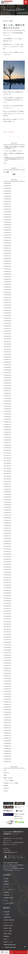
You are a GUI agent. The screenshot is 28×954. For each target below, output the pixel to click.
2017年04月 (7, 473)
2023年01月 (7, 294)
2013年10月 (7, 582)
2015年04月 (7, 536)
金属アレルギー (8, 941)
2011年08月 (7, 650)
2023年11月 (7, 268)
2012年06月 (7, 624)
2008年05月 (7, 751)
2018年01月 (7, 450)
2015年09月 (7, 523)
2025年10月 (7, 209)
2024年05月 (7, 253)
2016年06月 (7, 499)
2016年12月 (7, 484)
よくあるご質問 (8, 903)
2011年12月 (7, 639)
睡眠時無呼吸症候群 (10, 944)
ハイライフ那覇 (8, 780)
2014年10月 (7, 551)
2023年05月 (7, 284)
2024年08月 (7, 245)
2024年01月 (7, 263)
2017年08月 (7, 463)
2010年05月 (7, 689)
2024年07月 (7, 248)
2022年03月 (7, 320)
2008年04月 (7, 753)
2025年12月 (7, 204)
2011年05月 (7, 657)
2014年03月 (7, 569)
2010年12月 (7, 670)
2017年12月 (7, 453)
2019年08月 (7, 401)
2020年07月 (7, 372)
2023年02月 (7, 292)
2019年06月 (7, 406)
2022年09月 (7, 305)
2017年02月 (7, 478)
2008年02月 (7, 759)
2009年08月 (7, 712)
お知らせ (6, 772)
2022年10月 (7, 302)
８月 (5, 163)
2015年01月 (7, 543)
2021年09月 (7, 336)
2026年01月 (7, 201)
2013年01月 (7, 606)
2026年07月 (7, 185)
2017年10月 (7, 458)
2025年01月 (7, 232)
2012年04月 (7, 629)
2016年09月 (7, 491)
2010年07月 (7, 683)
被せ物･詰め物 (8, 925)
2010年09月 (7, 678)
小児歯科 (6, 914)
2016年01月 (7, 512)
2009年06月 (7, 717)
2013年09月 (7, 585)
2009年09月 (7, 709)
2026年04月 (7, 193)
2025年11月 (7, 206)
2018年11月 (7, 424)
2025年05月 (7, 222)
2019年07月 (7, 403)
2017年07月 (7, 466)
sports (6, 790)
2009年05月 (7, 720)
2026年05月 (7, 191)
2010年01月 (7, 699)
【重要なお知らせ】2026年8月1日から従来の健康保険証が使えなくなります (14, 159)
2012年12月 (7, 608)
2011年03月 (7, 663)
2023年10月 (7, 271)
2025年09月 (7, 211)
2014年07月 (7, 559)
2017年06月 (7, 468)
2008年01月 (7, 761)
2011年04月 (7, 660)
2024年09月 (7, 243)
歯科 (5, 775)
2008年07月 (7, 746)
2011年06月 (7, 655)
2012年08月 (7, 619)
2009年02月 (7, 727)
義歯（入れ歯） (8, 777)
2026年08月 (7, 183)
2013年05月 (7, 595)
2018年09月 (7, 429)
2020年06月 (7, 375)
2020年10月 (7, 364)
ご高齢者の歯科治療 (10, 947)
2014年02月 (7, 572)
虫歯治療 (6, 911)
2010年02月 (7, 696)
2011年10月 (7, 644)
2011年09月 (7, 647)
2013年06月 (7, 593)
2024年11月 (7, 237)
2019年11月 (7, 393)
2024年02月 (7, 261)
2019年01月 (7, 419)
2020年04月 (7, 380)
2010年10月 (7, 676)
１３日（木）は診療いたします (13, 150)
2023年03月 (7, 289)
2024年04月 (7, 255)
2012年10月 (7, 613)
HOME (6, 878)
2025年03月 (7, 227)
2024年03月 (7, 258)
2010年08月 (7, 681)
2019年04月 (7, 411)
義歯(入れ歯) (8, 928)
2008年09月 (7, 740)
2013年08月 (7, 587)
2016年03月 (7, 507)
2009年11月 (7, 704)
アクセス (6, 886)
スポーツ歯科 (8, 931)
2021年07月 (7, 341)
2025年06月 (7, 219)
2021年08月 (7, 338)
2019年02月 (7, 416)
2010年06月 (7, 686)
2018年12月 (7, 421)
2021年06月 (7, 344)
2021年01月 (7, 357)
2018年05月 (7, 440)
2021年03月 (7, 351)
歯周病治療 (7, 917)
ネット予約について (10, 889)
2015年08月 (7, 525)
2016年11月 (7, 486)
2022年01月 (7, 325)
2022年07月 (7, 310)
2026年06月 (7, 188)
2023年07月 (7, 279)
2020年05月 (7, 377)
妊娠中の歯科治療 (9, 920)
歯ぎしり (6, 939)
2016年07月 (7, 497)
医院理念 (6, 892)
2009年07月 (7, 714)
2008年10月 (7, 738)
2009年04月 (7, 722)
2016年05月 (7, 502)
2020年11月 (7, 362)
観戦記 (6, 785)
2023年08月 (7, 276)
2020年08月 (7, 370)
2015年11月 (7, 517)
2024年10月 (7, 240)
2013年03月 (7, 600)
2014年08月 (7, 556)
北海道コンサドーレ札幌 (11, 783)
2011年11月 (7, 642)
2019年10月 (7, 396)
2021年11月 (7, 331)
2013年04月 (7, 598)
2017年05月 (7, 471)
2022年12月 (7, 297)
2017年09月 (7, 460)
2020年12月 (7, 359)
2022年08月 (7, 307)
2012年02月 (7, 634)
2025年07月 (7, 217)
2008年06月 (7, 748)
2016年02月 (7, 510)
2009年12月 (7, 701)
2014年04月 (7, 567)
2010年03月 (7, 694)
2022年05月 (7, 315)
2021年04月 (7, 349)
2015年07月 (7, 528)
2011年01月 (7, 668)
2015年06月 (7, 530)
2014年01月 (7, 574)
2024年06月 (7, 250)
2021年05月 (7, 346)
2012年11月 (7, 611)
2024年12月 (7, 235)
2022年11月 (7, 300)
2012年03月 (7, 631)
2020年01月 (7, 388)
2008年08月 (7, 743)
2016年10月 (7, 489)
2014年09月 (7, 554)
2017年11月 (7, 455)
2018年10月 (7, 427)
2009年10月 (7, 707)
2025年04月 (7, 224)
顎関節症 (6, 936)
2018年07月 (7, 434)
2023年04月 (7, 287)
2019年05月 (7, 408)
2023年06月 (7, 281)
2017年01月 (7, 481)
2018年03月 (7, 445)
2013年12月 (7, 577)
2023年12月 (7, 266)
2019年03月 (7, 414)
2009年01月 (7, 730)
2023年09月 (7, 274)
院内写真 (6, 895)
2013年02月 (7, 603)
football (6, 788)
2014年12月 (7, 546)
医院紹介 (6, 881)
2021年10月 (7, 333)
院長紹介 (6, 884)
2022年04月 (7, 318)
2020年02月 (7, 385)
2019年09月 (7, 398)
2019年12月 (7, 390)
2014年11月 (7, 548)
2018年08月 (7, 432)
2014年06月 (7, 561)
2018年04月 (7, 442)
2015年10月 (7, 520)
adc (5, 770)
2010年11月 (7, 673)
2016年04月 (7, 504)
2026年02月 (7, 198)
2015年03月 (7, 538)
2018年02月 (7, 447)
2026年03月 (7, 196)
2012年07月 (7, 621)
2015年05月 (7, 533)
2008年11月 (7, 735)
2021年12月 (7, 328)
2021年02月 (7, 354)
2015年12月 (7, 515)
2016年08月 (7, 494)
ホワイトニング (8, 922)
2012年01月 (7, 637)
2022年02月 (7, 323)
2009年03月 (7, 725)
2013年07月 (7, 590)
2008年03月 (7, 756)
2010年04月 (7, 691)
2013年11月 (7, 580)
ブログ (6, 900)
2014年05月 (7, 564)
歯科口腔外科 (8, 933)
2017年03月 (7, 476)
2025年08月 (7, 214)
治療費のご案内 (8, 897)
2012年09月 (7, 616)
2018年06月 (7, 437)
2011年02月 (7, 665)
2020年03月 (7, 383)
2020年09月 (7, 367)
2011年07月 (7, 652)
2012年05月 (7, 626)
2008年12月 (7, 733)
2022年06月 (7, 313)
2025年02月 (7, 230)
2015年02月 (7, 541)
